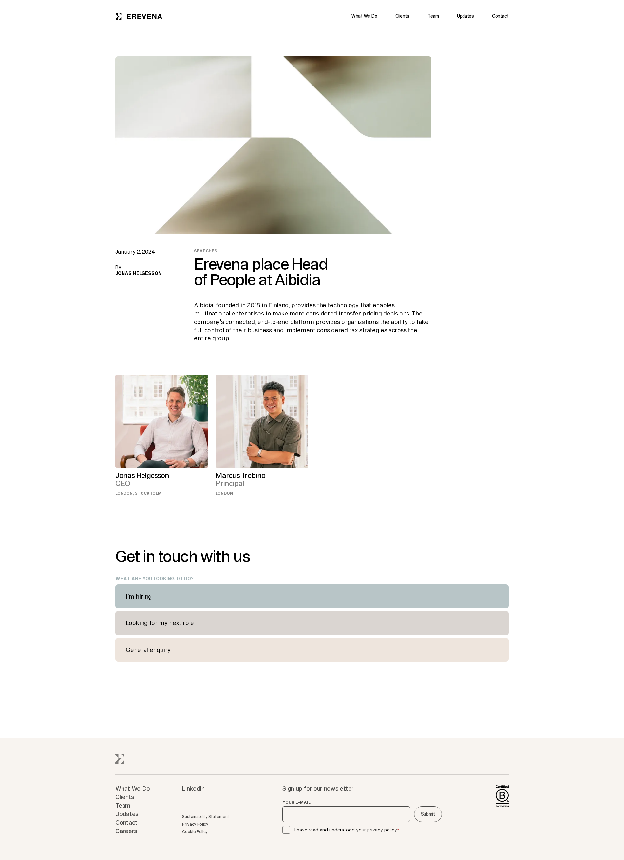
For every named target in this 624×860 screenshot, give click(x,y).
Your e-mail (296, 802)
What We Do (364, 16)
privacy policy (382, 829)
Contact (500, 16)
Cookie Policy (194, 832)
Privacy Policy (195, 824)
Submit (428, 814)
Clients (402, 16)
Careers (126, 831)
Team (433, 16)
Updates (465, 16)
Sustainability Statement (205, 816)
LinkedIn (193, 788)
